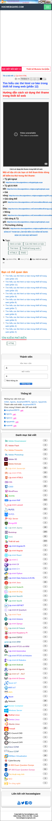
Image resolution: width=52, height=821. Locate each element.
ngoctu (13, 402)
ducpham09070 (23, 402)
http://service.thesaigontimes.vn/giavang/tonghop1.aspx (28, 222)
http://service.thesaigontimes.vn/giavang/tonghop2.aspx (28, 189)
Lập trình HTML (11, 259)
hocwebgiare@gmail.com (26, 818)
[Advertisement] (26, 39)
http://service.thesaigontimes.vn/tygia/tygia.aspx (24, 182)
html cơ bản (15, 244)
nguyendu (42, 402)
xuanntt (9, 425)
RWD (23, 253)
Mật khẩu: (26, 371)
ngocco (34, 402)
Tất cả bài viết (8, 76)
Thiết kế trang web (31, 248)
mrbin (6, 402)
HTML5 (13, 253)
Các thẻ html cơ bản (34, 244)
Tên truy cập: (26, 363)
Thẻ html (14, 248)
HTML (11, 343)
